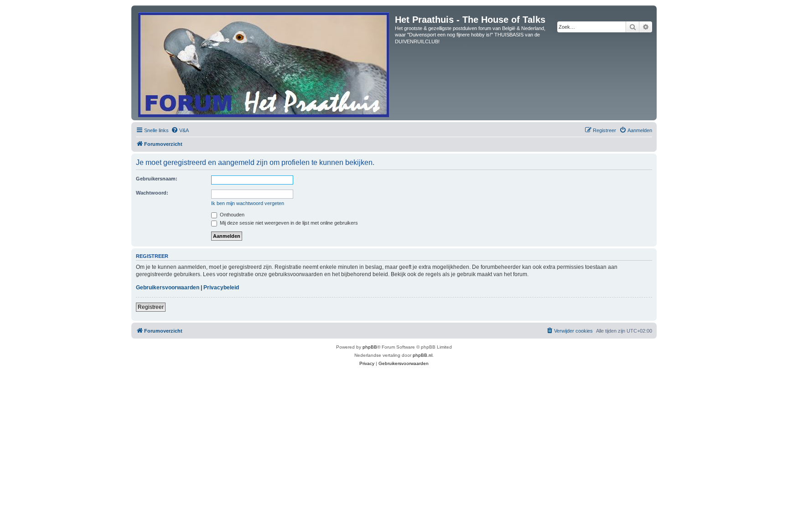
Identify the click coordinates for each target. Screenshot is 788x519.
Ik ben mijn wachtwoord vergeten (247, 203)
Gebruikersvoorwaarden (167, 287)
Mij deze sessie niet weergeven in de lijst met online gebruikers (288, 223)
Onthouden (231, 214)
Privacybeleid (221, 287)
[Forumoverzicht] (264, 63)
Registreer (151, 307)
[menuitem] (180, 130)
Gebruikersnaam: (156, 178)
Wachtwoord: (152, 192)
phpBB (370, 346)
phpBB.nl (422, 355)
